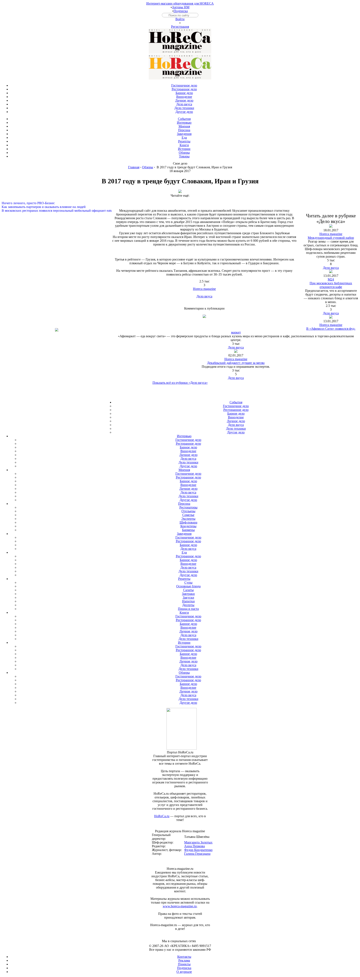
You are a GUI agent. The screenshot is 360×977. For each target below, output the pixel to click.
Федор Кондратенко (198, 850)
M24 (331, 279)
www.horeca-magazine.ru (180, 906)
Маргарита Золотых (198, 842)
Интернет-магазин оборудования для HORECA (180, 3)
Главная (133, 167)
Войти (180, 19)
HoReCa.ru (161, 816)
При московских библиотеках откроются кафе (331, 285)
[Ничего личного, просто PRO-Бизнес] (180, 199)
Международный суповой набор (331, 237)
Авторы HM (180, 7)
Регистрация (180, 26)
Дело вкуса (204, 296)
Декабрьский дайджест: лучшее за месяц (236, 363)
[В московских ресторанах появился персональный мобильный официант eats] (180, 207)
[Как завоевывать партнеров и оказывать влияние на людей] (180, 203)
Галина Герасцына (197, 853)
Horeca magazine (204, 289)
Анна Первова (194, 846)
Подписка (181, 11)
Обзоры (147, 167)
